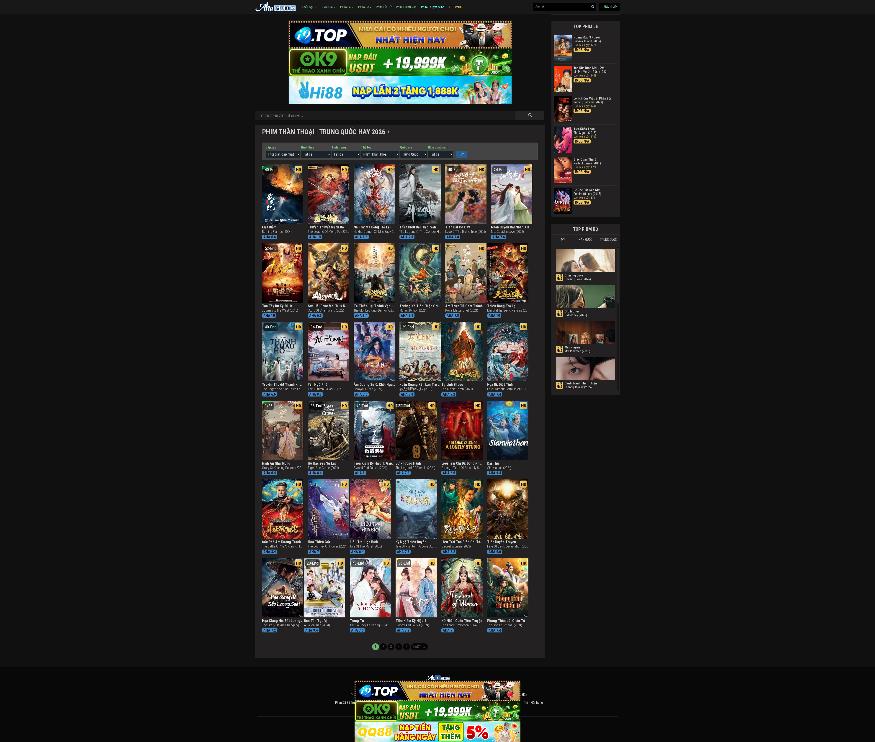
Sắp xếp (271, 147)
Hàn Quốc (585, 239)
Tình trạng (339, 147)
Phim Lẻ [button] (345, 7)
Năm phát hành (438, 147)
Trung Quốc (608, 239)
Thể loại (366, 147)
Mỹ (563, 239)
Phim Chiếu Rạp (406, 7)
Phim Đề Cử (383, 7)
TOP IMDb (455, 7)
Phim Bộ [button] (363, 7)
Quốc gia (406, 147)
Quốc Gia (327, 7)
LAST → (419, 647)
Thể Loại (308, 7)
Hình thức (307, 147)
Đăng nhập (609, 7)
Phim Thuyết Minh (432, 7)
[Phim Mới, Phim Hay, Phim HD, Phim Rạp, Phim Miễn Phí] (275, 6)
